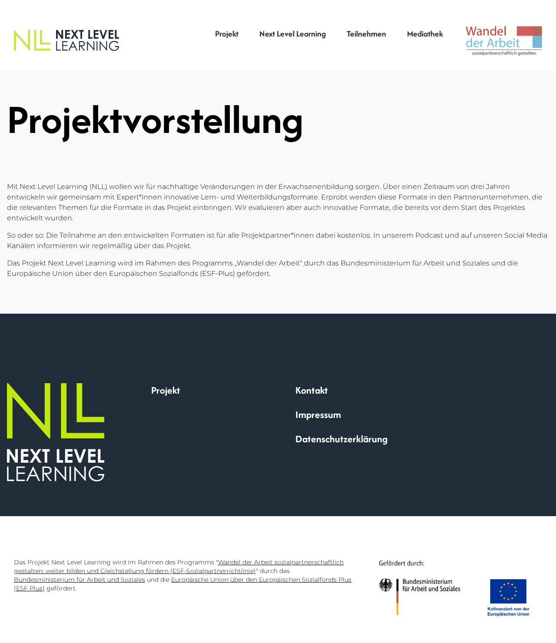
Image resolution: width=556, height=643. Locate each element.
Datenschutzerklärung (341, 439)
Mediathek (426, 34)
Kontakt (311, 390)
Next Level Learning (292, 34)
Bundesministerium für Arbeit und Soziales (79, 579)
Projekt (226, 34)
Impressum (318, 414)
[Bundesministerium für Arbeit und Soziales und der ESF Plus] (454, 588)
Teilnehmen (366, 34)
